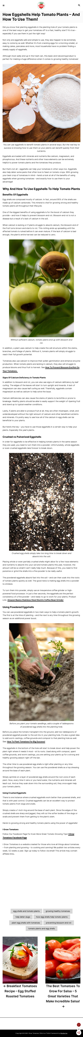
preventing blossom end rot (58, 923)
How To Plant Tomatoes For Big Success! (26, 741)
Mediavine (63, 1033)
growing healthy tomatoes (58, 911)
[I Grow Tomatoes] (41, 5)
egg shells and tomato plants (26, 911)
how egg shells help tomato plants (52, 917)
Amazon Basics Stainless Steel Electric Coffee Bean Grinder (35, 600)
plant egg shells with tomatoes (26, 923)
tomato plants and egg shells (41, 928)
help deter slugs (23, 917)
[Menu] (3, 5)
